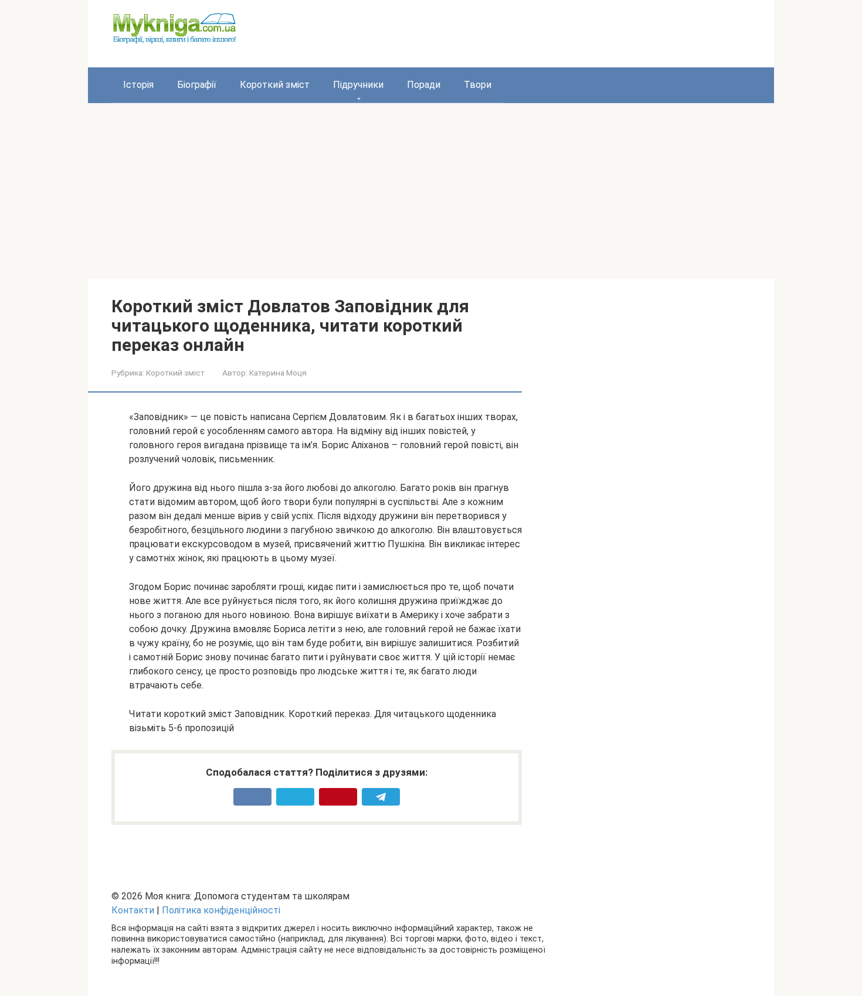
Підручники (358, 84)
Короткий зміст (275, 84)
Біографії (196, 84)
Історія (138, 84)
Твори (477, 84)
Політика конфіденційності (221, 910)
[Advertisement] (431, 191)
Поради (423, 84)
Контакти (132, 910)
